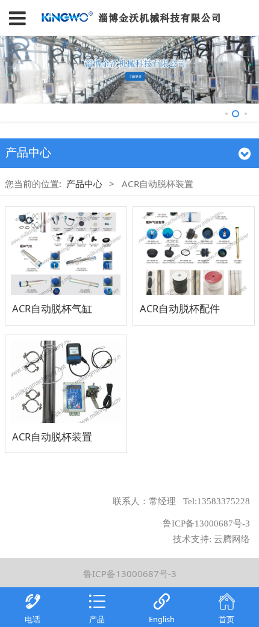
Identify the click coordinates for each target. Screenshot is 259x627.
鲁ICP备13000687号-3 (129, 573)
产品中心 (84, 184)
